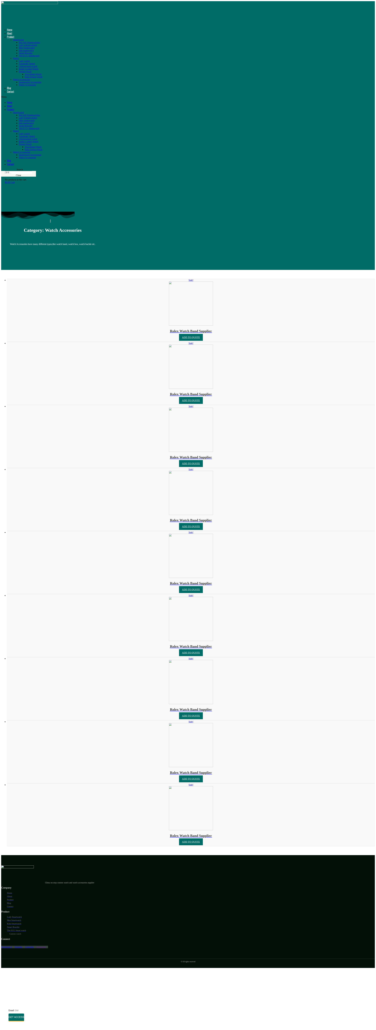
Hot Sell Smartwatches (29, 42)
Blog (9, 88)
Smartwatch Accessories (30, 82)
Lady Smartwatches (28, 45)
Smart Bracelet (25, 53)
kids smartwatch (26, 50)
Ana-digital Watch (33, 74)
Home (9, 29)
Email (12, 1010)
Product (10, 37)
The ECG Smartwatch (29, 55)
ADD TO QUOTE (191, 337)
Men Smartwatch (27, 47)
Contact (10, 91)
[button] (71, 97)
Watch (16, 58)
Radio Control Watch (28, 69)
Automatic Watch (27, 63)
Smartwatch (18, 40)
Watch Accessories (21, 79)
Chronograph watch (28, 66)
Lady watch (24, 61)
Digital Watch (25, 71)
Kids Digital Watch (33, 77)
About (9, 33)
